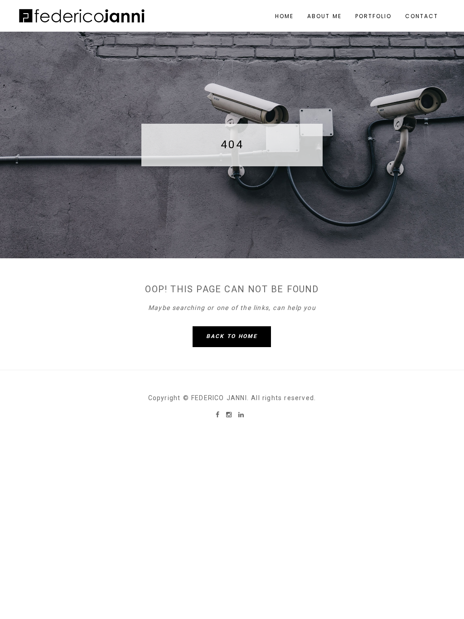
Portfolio (373, 16)
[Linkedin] (241, 414)
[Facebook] (219, 414)
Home (284, 16)
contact (421, 16)
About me (324, 16)
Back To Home (231, 336)
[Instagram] (230, 414)
